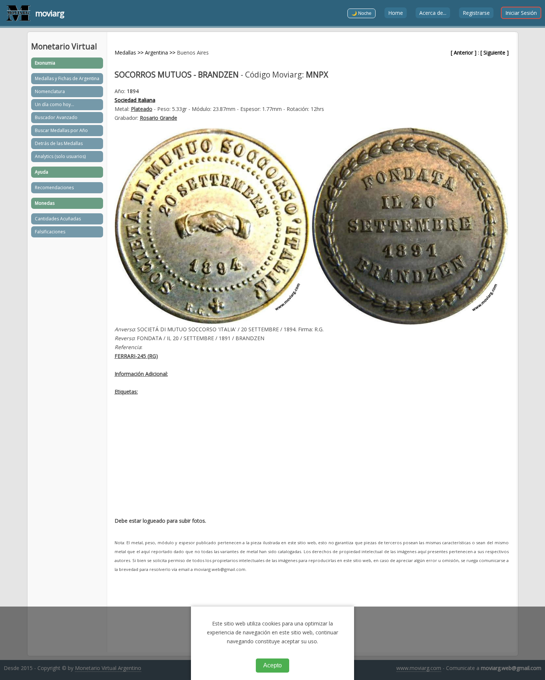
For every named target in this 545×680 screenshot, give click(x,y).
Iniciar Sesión (521, 12)
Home (395, 12)
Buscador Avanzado (56, 117)
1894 (133, 91)
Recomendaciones (54, 187)
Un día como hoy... (54, 104)
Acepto (272, 665)
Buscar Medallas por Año (61, 130)
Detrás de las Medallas (59, 143)
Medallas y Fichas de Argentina (67, 78)
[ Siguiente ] (494, 52)
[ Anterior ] (463, 52)
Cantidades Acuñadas (58, 219)
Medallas (125, 52)
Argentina (156, 52)
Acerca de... (432, 12)
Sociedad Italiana (135, 100)
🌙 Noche (361, 13)
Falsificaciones (50, 232)
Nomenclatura (50, 91)
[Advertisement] (312, 459)
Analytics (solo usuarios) (60, 156)
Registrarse (476, 12)
